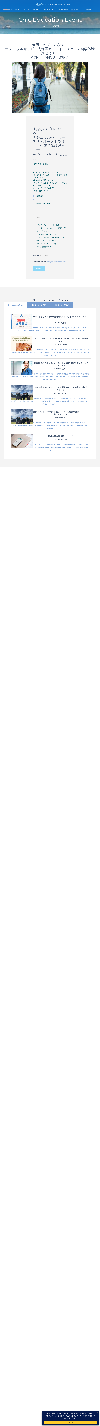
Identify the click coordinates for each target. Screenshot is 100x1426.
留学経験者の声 (63, 9)
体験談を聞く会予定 (39, 305)
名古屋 (38, 218)
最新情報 (88, 9)
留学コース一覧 (15, 9)
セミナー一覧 (45, 9)
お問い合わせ (74, 9)
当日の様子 (39, 268)
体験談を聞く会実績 (61, 305)
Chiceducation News (15, 305)
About (53, 9)
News (24, 9)
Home (5, 9)
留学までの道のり (33, 9)
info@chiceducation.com (56, 262)
